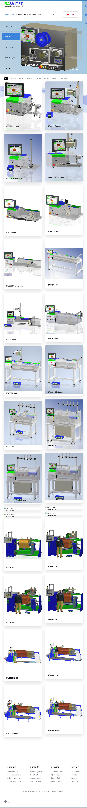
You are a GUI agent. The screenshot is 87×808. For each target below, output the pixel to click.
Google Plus (75, 771)
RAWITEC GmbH (42, 791)
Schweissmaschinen (15, 778)
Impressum (58, 775)
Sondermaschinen (14, 775)
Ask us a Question (37, 781)
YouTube (73, 775)
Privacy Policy (56, 778)
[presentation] (73, 70)
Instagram (74, 778)
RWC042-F (31, 65)
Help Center (34, 775)
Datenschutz (58, 771)
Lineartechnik (12, 771)
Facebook (74, 781)
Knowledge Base (36, 771)
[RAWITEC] (14, 4)
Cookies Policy (56, 781)
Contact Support (36, 778)
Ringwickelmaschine (15, 781)
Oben (9, 802)
